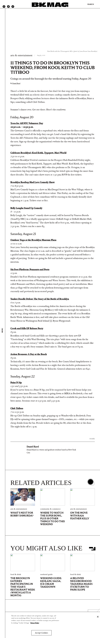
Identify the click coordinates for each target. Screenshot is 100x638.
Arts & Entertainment (21, 55)
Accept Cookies (41, 633)
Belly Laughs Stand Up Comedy (26, 208)
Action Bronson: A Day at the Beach (28, 354)
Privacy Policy (34, 623)
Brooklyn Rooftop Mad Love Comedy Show (32, 182)
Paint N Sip (16, 382)
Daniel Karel (16, 83)
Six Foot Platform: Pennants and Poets (29, 269)
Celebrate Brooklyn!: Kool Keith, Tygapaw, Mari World (38, 153)
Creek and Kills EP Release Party (26, 328)
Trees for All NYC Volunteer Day (26, 123)
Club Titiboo (16, 408)
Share (92, 439)
